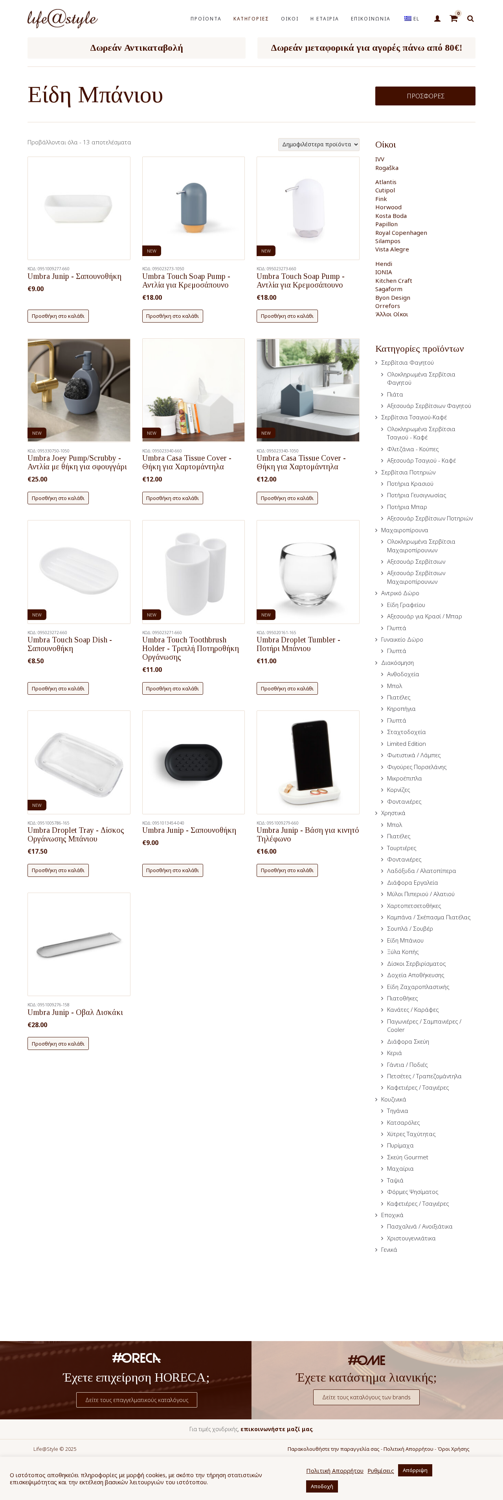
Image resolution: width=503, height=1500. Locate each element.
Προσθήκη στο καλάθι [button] (58, 315)
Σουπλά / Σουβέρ (410, 928)
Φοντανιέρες (404, 801)
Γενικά (389, 1249)
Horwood (388, 207)
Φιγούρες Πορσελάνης (416, 767)
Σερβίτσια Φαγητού (407, 362)
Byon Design (392, 297)
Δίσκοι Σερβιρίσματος (416, 963)
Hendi (383, 264)
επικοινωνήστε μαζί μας (276, 1429)
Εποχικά (392, 1215)
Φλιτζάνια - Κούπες (413, 449)
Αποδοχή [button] (322, 1486)
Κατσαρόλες (403, 1122)
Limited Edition (406, 743)
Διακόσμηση (397, 662)
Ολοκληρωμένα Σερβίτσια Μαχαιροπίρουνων (421, 545)
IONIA (383, 272)
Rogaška (386, 168)
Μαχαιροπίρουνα (404, 530)
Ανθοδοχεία (403, 674)
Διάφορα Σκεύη (408, 1041)
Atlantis (386, 182)
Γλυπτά (396, 628)
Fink (381, 199)
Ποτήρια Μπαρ (407, 507)
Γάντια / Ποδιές (407, 1064)
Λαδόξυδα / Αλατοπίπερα (421, 871)
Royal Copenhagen (401, 232)
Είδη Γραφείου (406, 605)
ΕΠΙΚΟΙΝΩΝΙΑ (371, 18)
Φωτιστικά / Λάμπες (414, 755)
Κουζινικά (393, 1099)
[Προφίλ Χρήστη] (437, 19)
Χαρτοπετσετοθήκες (414, 906)
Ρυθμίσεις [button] (380, 1470)
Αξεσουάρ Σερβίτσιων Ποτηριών (430, 518)
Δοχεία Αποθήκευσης (415, 975)
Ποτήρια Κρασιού (410, 483)
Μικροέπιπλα (404, 778)
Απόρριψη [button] (415, 1470)
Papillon (386, 224)
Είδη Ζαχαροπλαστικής (418, 987)
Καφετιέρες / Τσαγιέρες (418, 1087)
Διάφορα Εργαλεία (412, 882)
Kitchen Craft (393, 280)
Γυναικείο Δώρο (402, 639)
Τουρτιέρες (401, 848)
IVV (379, 159)
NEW (151, 251)
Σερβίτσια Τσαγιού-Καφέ (414, 417)
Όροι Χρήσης (453, 1448)
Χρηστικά (393, 813)
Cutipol (385, 190)
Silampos (387, 241)
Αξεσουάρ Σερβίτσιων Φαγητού (429, 406)
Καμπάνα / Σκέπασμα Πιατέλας (428, 917)
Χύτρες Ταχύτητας (411, 1134)
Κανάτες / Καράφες (413, 1009)
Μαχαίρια (400, 1168)
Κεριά (394, 1053)
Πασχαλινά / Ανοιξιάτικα (420, 1226)
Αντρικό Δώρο (400, 593)
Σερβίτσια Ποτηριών (408, 472)
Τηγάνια (397, 1110)
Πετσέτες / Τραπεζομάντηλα (424, 1076)
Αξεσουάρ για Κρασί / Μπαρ (424, 616)
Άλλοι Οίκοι (391, 314)
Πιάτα (395, 394)
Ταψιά (395, 1180)
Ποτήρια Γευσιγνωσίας (416, 495)
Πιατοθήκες (402, 998)
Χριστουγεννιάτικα (411, 1238)
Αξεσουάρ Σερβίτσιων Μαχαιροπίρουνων (416, 577)
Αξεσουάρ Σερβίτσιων (416, 561)
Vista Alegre (392, 249)
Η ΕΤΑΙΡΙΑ (324, 18)
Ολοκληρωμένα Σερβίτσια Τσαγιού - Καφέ (421, 433)
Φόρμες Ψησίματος (412, 1192)
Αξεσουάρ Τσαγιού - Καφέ (421, 460)
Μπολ (394, 686)
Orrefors (387, 306)
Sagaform (388, 289)
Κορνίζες (398, 789)
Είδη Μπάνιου (405, 940)
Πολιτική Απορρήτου (408, 1448)
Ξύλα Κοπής (403, 952)
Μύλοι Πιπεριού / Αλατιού (421, 894)
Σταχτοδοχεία (406, 732)
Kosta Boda (391, 216)
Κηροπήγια (401, 708)
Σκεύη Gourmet (407, 1157)
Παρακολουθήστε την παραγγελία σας (334, 1448)
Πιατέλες (398, 697)
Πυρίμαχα (400, 1145)
